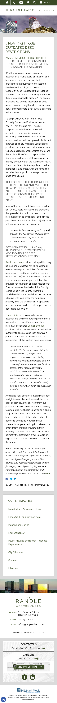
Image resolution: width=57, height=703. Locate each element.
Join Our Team (25, 658)
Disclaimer (27, 632)
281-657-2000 (25, 619)
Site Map (16, 632)
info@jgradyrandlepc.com (31, 624)
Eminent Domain (16, 533)
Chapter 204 (12, 315)
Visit (28, 2)
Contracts (13, 560)
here (47, 473)
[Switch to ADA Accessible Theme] (3, 699)
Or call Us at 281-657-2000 (26, 648)
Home (7, 2)
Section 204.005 (36, 325)
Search (34, 2)
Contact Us (39, 632)
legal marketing (35, 697)
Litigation (13, 568)
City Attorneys (15, 552)
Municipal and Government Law (24, 509)
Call (14, 2)
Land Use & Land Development (24, 517)
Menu (47, 2)
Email (21, 2)
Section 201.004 (14, 262)
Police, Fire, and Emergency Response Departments (27, 542)
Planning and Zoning (18, 525)
